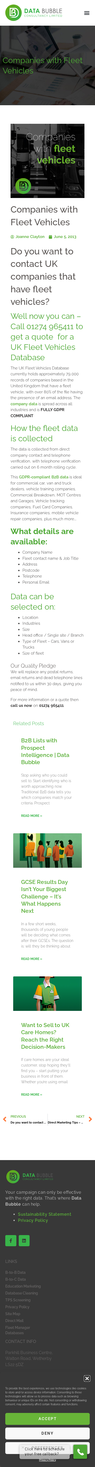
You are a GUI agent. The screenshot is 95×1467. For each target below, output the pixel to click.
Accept (48, 1418)
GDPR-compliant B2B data (43, 477)
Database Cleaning (21, 1293)
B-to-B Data (15, 1272)
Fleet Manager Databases (17, 1330)
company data (24, 404)
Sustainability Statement (44, 1214)
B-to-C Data (15, 1279)
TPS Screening (18, 1300)
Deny (47, 1433)
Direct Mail (14, 1321)
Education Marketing (23, 1286)
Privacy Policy (33, 1220)
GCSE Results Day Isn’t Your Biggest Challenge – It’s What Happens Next (44, 896)
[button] (87, 1378)
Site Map (12, 1314)
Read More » (31, 816)
